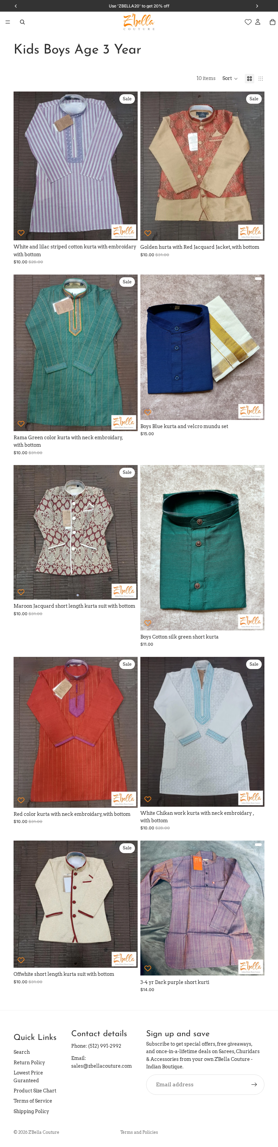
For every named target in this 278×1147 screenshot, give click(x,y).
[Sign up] (254, 1085)
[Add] (254, 965)
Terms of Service (33, 1101)
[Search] (22, 22)
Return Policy (29, 1062)
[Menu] (8, 22)
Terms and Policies (139, 1132)
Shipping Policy (31, 1111)
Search (22, 1052)
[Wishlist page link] (248, 22)
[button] (230, 78)
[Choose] (127, 230)
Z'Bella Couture (43, 1132)
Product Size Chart (35, 1090)
